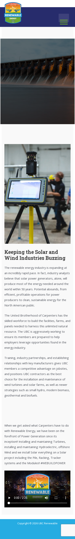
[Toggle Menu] (64, 22)
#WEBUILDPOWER (53, 463)
